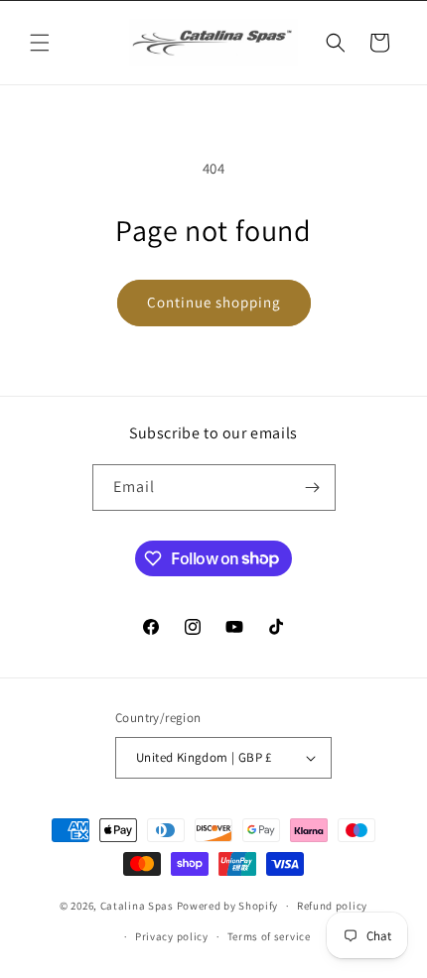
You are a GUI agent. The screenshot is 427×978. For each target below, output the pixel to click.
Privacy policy (172, 936)
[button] (40, 42)
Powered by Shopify (228, 906)
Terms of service (269, 936)
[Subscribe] (313, 487)
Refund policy (332, 906)
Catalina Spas (137, 906)
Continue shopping (214, 302)
